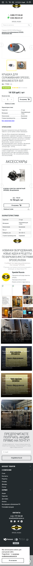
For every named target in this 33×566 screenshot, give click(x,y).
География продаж (8, 507)
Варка (18, 30)
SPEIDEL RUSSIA (16, 8)
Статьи (4, 487)
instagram (11, 521)
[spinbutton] (8, 99)
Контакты (5, 476)
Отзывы (4, 481)
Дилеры (4, 484)
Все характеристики (8, 121)
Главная (4, 30)
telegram (18, 521)
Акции (4, 493)
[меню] (3, 2)
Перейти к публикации (7, 293)
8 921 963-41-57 (16, 18)
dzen (22, 521)
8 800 (16, 15)
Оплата (4, 501)
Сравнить (11, 84)
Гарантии (5, 496)
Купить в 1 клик (10, 103)
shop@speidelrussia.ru (16, 518)
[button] (11, 99)
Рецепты (4, 479)
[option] (16, 48)
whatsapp (15, 521)
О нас (3, 473)
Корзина (18, 2)
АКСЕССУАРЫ (12, 30)
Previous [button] (1, 45)
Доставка (5, 499)
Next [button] (31, 47)
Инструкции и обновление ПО (11, 504)
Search (29, 25)
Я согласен (13, 560)
